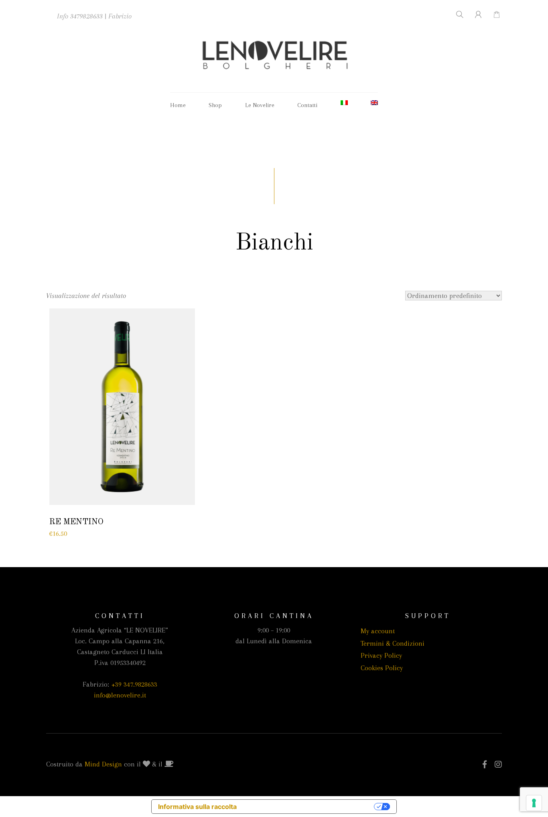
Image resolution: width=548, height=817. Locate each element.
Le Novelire (259, 105)
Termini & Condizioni (392, 643)
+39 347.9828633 (134, 684)
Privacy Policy (381, 655)
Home (178, 105)
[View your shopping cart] (492, 14)
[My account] (473, 14)
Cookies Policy (382, 668)
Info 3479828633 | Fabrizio (94, 16)
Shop (215, 105)
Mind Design (103, 764)
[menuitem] (344, 103)
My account (378, 631)
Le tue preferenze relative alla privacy (309, 807)
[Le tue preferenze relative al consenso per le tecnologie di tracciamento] (534, 803)
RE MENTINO (76, 522)
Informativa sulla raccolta (197, 807)
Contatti (307, 105)
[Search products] (454, 14)
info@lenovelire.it (120, 695)
